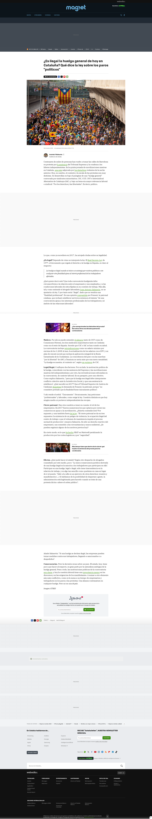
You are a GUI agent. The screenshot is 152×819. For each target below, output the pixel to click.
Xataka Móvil (30, 783)
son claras (48, 572)
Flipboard (64, 77)
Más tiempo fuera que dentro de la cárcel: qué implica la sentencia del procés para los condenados (88, 448)
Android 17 (69, 724)
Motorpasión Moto (90, 783)
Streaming (30, 736)
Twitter (121, 15)
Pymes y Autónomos (117, 784)
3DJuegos (44, 781)
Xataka (29, 781)
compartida (82, 295)
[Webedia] (121, 1)
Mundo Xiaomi (31, 792)
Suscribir (107, 738)
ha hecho (70, 432)
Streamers (38, 15)
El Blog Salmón (118, 781)
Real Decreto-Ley (95, 260)
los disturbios (80, 170)
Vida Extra (44, 783)
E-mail (67, 77)
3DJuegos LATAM (46, 803)
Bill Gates (43, 49)
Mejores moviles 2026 (45, 724)
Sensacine (59, 781)
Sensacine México (61, 803)
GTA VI (87, 49)
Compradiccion (103, 786)
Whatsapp (105, 49)
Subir (120, 773)
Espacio (63, 736)
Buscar (121, 765)
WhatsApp (84, 751)
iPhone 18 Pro (102, 724)
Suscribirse (90, 609)
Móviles (29, 739)
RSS (105, 751)
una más (58, 170)
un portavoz (87, 362)
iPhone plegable (58, 724)
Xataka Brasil (30, 805)
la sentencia (62, 164)
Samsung (47, 742)
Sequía (50, 49)
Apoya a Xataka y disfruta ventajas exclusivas (106, 758)
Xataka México (31, 803)
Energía (46, 739)
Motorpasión (88, 781)
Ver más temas (32, 752)
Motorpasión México (88, 803)
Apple (29, 742)
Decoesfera (102, 783)
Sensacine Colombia (59, 806)
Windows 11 (64, 746)
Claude (76, 724)
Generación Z (64, 49)
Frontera (97, 49)
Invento (73, 49)
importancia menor (91, 572)
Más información (89, 817)
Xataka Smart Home (31, 789)
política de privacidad (85, 613)
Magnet (76, 8)
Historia (57, 15)
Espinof (58, 783)
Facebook (124, 15)
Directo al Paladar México (75, 803)
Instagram (98, 751)
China (29, 746)
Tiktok (116, 751)
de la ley (73, 413)
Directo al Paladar (75, 781)
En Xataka (74, 324)
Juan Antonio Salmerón (90, 289)
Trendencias (102, 781)
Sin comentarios (51, 76)
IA (92, 49)
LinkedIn (112, 751)
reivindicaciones (71, 348)
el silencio (79, 340)
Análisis (46, 736)
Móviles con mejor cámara (88, 724)
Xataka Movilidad (66, 739)
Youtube (95, 751)
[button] (57, 154)
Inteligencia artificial (67, 742)
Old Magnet (61, 620)
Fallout (56, 49)
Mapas (29, 15)
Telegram (102, 751)
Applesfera (30, 786)
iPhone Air (80, 49)
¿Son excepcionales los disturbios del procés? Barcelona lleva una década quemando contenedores (88, 328)
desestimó (57, 387)
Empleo (46, 746)
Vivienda (48, 15)
